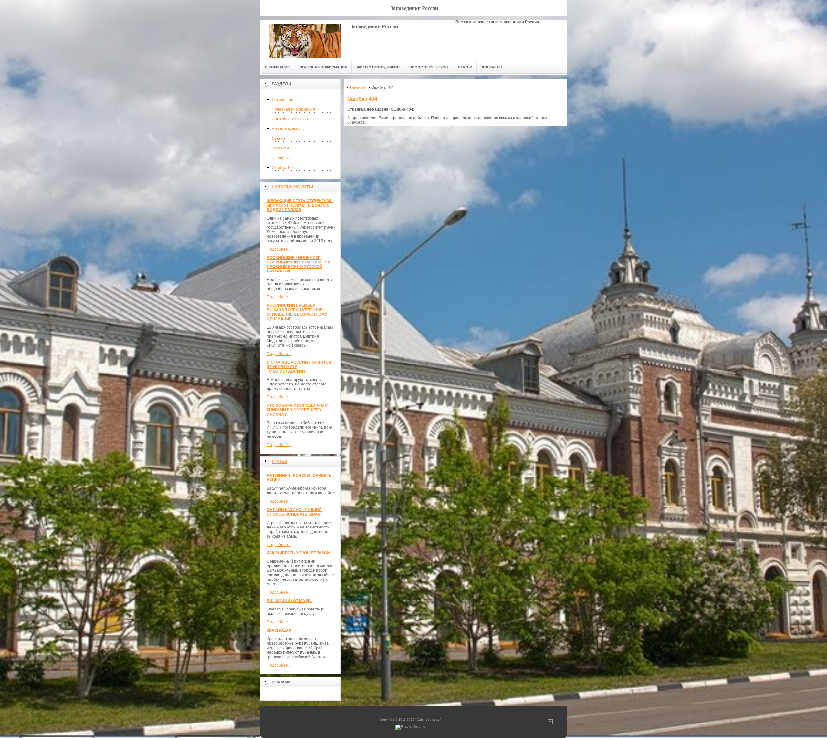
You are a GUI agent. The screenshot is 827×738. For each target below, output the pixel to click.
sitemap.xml (282, 158)
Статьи (278, 138)
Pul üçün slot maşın (289, 601)
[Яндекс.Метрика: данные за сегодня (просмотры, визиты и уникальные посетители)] (410, 727)
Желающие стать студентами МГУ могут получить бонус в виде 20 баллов (300, 205)
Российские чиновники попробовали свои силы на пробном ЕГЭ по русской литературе (298, 264)
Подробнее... (279, 249)
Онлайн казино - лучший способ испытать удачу (294, 512)
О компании (282, 99)
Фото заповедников (290, 119)
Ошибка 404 (283, 167)
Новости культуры (288, 129)
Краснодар (279, 630)
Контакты (280, 148)
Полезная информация (293, 109)
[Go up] (550, 723)
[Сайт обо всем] (305, 39)
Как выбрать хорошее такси (298, 553)
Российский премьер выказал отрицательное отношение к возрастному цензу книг (297, 312)
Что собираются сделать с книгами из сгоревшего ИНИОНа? (297, 410)
